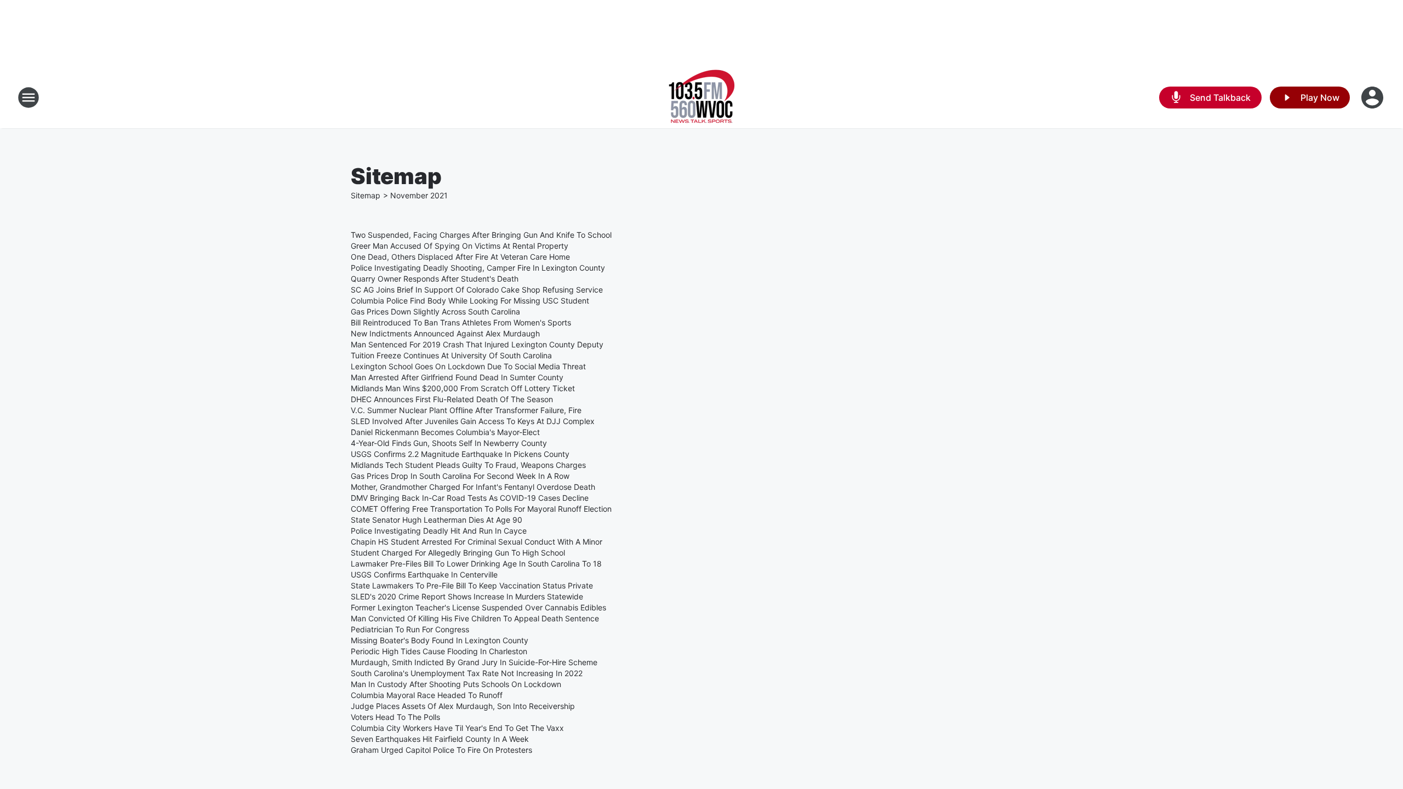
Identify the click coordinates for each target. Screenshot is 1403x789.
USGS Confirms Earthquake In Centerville (424, 574)
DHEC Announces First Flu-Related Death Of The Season (452, 399)
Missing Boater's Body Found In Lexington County (439, 640)
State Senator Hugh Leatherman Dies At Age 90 (436, 519)
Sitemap (365, 195)
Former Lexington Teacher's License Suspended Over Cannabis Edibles (478, 607)
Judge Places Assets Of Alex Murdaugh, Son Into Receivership (463, 706)
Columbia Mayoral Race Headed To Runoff (427, 695)
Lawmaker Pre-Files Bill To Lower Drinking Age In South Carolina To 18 (476, 563)
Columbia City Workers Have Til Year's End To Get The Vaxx (457, 728)
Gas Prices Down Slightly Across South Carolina (435, 311)
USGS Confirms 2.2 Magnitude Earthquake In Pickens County (460, 454)
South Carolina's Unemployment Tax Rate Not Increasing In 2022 (467, 673)
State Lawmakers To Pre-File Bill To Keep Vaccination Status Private (472, 585)
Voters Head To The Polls (395, 717)
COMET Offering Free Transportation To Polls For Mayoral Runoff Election (481, 508)
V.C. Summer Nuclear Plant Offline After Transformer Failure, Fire (466, 410)
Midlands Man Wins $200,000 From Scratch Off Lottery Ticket (463, 388)
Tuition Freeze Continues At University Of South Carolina (451, 355)
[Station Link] (701, 97)
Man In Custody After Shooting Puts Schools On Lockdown (456, 684)
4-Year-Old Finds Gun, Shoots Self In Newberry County (449, 443)
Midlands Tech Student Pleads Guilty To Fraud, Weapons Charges (468, 465)
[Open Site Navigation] (28, 97)
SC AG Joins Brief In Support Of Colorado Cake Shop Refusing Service (477, 289)
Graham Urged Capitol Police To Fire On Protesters (441, 749)
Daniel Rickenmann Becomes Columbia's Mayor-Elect (445, 432)
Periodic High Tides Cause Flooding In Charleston (439, 651)
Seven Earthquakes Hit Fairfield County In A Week (440, 739)
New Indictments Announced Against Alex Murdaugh (445, 333)
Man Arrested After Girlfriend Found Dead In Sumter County (457, 377)
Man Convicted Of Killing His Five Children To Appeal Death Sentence (475, 618)
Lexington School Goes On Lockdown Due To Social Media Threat (468, 366)
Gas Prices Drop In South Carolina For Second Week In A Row (460, 476)
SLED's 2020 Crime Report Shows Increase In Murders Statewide (467, 596)
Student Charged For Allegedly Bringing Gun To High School (458, 552)
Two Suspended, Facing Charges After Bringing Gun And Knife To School (481, 234)
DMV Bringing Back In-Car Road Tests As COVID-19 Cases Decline (470, 497)
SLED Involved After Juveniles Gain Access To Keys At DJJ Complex (473, 421)
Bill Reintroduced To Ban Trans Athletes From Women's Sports (461, 322)
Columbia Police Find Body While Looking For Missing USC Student (470, 300)
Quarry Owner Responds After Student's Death (434, 278)
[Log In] (1373, 97)
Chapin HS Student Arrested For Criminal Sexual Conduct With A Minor (476, 541)
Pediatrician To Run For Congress (410, 629)
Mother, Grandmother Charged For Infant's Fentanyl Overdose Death (473, 486)
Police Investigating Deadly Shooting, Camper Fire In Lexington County (478, 267)
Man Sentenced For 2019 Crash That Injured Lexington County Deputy (477, 344)
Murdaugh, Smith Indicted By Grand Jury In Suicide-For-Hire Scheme (474, 662)
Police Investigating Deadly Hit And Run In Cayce (439, 530)
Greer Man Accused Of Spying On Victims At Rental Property (459, 245)
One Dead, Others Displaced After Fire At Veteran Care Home (460, 256)
